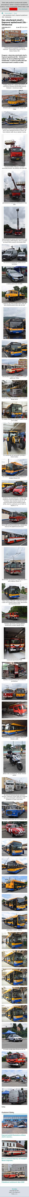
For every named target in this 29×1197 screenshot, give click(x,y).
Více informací (23, 9)
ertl (17, 27)
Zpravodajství (8, 13)
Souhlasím (13, 9)
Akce (15, 13)
